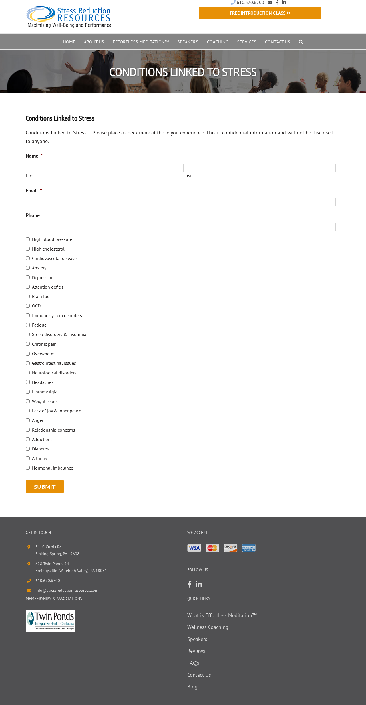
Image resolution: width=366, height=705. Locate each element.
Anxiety (39, 268)
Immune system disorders (57, 315)
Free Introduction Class (258, 13)
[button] (301, 41)
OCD (36, 306)
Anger (37, 420)
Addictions (42, 439)
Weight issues (45, 401)
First (30, 175)
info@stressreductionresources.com (66, 590)
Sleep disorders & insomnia (59, 334)
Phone (33, 215)
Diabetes (40, 449)
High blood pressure (52, 239)
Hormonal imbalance (52, 468)
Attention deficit (47, 287)
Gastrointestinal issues (54, 363)
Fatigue (39, 325)
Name (34, 155)
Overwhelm (43, 353)
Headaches (42, 382)
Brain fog (41, 296)
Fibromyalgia (44, 391)
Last (188, 175)
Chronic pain (44, 344)
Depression (43, 277)
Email (34, 190)
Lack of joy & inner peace (56, 411)
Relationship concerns (53, 430)
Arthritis (39, 458)
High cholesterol (48, 249)
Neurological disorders (54, 373)
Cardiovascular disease (54, 258)
